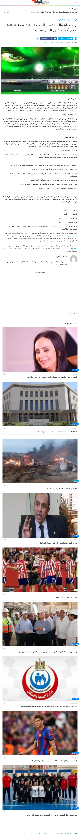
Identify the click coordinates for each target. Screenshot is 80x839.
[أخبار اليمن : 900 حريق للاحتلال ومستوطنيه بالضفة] (40, 461)
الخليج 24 (24, 833)
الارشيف (75, 20)
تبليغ (45, 42)
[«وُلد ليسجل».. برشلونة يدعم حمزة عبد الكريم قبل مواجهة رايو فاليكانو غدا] (40, 733)
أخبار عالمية (67, 20)
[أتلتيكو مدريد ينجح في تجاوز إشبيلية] (40, 569)
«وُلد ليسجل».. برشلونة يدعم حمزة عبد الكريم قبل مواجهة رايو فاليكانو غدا (55, 761)
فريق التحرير (33, 833)
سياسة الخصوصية (68, 833)
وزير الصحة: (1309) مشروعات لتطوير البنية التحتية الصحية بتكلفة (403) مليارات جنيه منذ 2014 (49, 706)
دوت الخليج (71, 236)
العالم (61, 20)
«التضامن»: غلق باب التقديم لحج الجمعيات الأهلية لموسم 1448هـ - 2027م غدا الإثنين (52, 377)
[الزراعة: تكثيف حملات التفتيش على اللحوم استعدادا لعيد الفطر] (40, 515)
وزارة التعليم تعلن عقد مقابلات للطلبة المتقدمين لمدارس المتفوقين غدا (56, 431)
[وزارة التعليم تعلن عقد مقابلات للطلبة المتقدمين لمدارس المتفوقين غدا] (40, 404)
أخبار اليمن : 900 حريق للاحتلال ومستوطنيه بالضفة (62, 488)
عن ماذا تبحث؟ (73, 313)
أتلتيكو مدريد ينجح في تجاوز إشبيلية (67, 597)
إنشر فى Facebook (46, 38)
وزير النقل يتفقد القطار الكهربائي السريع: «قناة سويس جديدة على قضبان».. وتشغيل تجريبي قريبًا (48, 652)
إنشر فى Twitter (64, 38)
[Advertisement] (40, 288)
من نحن (40, 833)
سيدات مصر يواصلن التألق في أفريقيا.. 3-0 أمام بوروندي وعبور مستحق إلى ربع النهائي (51, 815)
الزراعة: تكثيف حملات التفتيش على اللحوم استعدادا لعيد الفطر (58, 543)
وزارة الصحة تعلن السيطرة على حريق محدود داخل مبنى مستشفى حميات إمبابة (53, 12)
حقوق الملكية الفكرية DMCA (53, 833)
